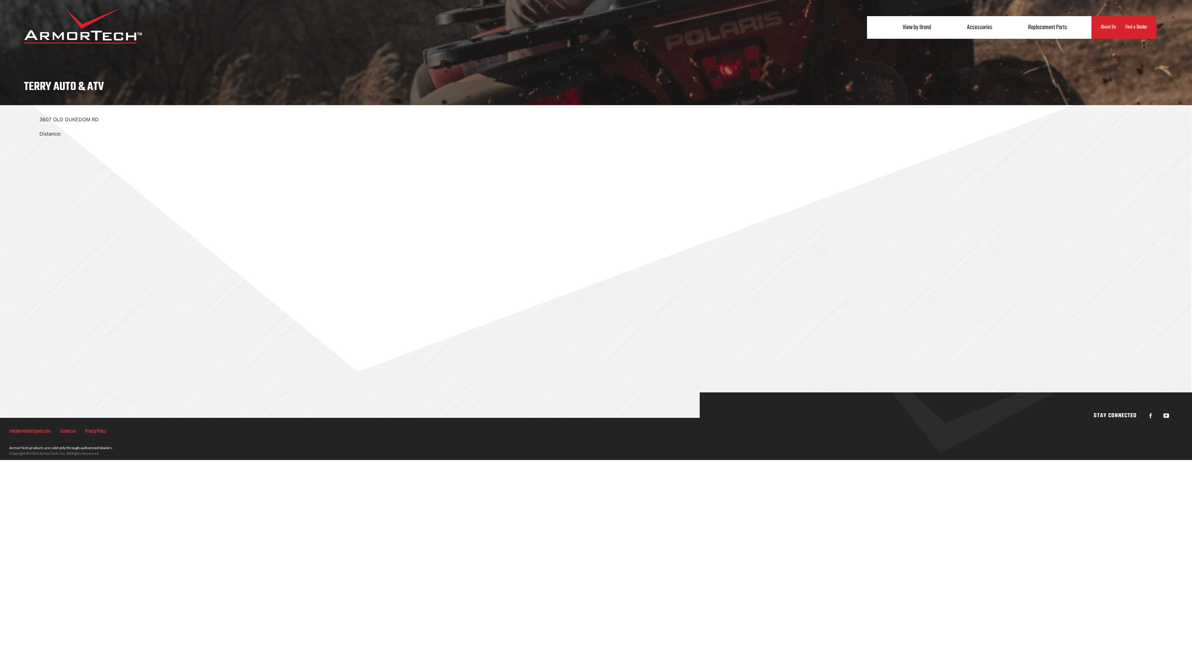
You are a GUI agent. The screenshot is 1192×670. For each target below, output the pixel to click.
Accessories (979, 27)
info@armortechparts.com (30, 431)
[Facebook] (1150, 415)
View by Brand (917, 27)
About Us (1108, 27)
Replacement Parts (1047, 27)
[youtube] (1166, 415)
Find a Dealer (1136, 27)
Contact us (68, 431)
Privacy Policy (95, 431)
